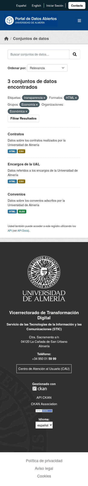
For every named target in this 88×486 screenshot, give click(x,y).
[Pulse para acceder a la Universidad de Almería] (44, 278)
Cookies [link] (44, 476)
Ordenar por (16, 68)
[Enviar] (74, 54)
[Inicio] (6, 38)
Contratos (16, 133)
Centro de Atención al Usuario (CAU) (44, 368)
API (10, 230)
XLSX (22, 211)
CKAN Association (44, 403)
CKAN (39, 388)
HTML (12, 151)
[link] (76, 5)
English (36, 5)
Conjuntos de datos (31, 38)
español (21, 5)
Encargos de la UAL (24, 164)
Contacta (77, 5)
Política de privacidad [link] (44, 460)
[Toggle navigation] (79, 21)
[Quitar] (44, 97)
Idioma (43, 419)
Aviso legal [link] (44, 468)
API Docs (23, 230)
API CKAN (44, 397)
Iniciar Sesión (54, 5)
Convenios (16, 194)
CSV (21, 151)
